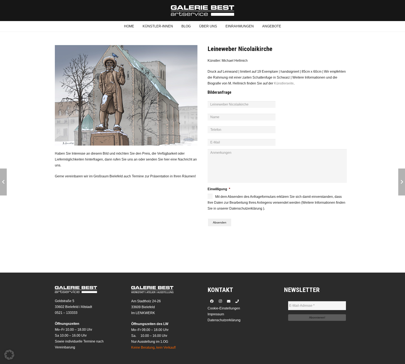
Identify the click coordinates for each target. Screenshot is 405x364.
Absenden (219, 222)
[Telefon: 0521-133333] (237, 301)
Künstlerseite (284, 83)
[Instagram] (220, 301)
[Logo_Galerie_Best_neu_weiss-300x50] (202, 10)
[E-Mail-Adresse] (228, 301)
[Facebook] (212, 301)
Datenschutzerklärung (224, 320)
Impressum (216, 314)
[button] (9, 354)
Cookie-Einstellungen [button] (224, 308)
